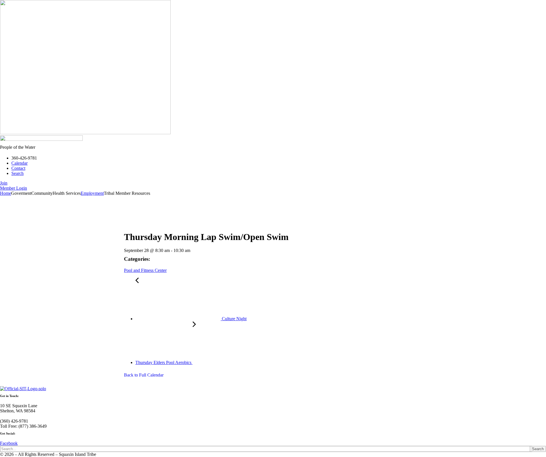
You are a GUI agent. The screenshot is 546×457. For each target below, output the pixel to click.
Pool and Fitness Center (145, 270)
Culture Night (234, 318)
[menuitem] (21, 193)
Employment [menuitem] (92, 193)
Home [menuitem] (5, 193)
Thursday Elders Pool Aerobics (164, 362)
